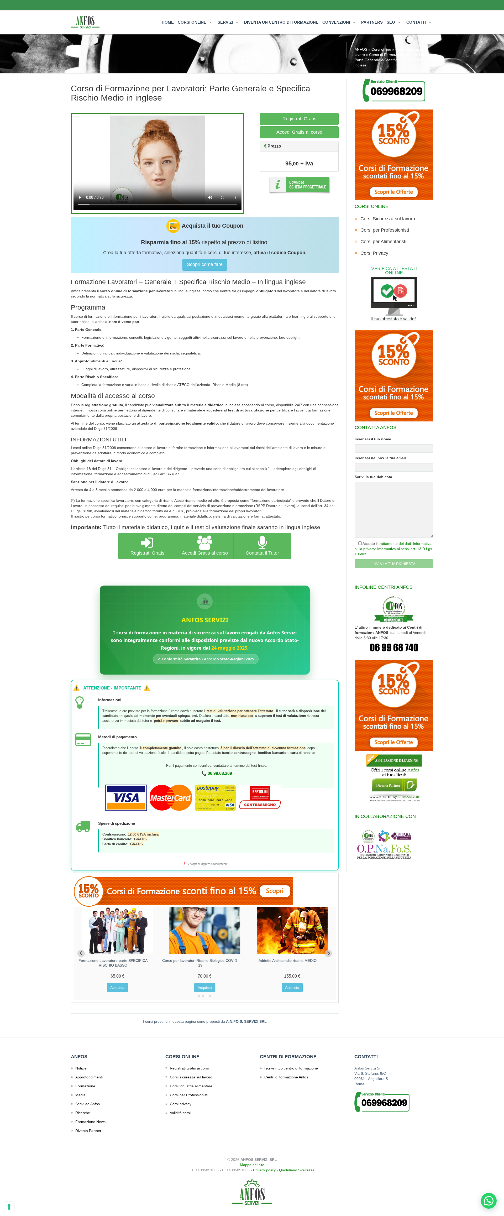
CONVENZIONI (336, 22)
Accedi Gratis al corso (299, 132)
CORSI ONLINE (192, 22)
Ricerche (82, 1113)
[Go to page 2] (203, 996)
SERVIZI (226, 22)
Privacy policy (264, 1170)
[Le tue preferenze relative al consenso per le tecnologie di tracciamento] (9, 1207)
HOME (168, 22)
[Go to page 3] (206, 996)
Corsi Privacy (374, 253)
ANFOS (361, 49)
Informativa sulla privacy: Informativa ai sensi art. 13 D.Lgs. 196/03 (394, 548)
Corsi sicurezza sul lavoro (191, 1077)
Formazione (85, 1086)
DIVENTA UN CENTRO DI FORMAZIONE (281, 22)
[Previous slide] (81, 953)
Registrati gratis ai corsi (189, 1068)
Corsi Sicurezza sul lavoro (387, 218)
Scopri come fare (205, 264)
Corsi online (381, 49)
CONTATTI (416, 22)
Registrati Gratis (299, 118)
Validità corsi (180, 1113)
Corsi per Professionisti (384, 230)
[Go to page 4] (210, 996)
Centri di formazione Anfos (286, 1077)
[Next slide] (328, 953)
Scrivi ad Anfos (87, 1104)
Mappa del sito (252, 1165)
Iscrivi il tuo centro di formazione (291, 1068)
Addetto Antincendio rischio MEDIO (288, 960)
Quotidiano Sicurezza (296, 1170)
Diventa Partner (88, 1131)
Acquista (117, 987)
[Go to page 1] (199, 996)
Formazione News (90, 1122)
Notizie (81, 1068)
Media (80, 1095)
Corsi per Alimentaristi (383, 241)
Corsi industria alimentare (191, 1086)
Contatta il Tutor (262, 553)
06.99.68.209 (220, 773)
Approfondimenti (89, 1077)
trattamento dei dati (395, 543)
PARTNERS (372, 22)
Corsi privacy (180, 1104)
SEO (391, 22)
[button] (489, 1201)
